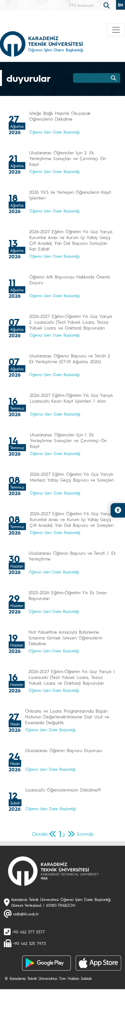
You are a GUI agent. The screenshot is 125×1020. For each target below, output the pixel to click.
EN (120, 4)
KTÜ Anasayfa (81, 5)
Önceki (39, 833)
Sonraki (85, 833)
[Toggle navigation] (116, 29)
